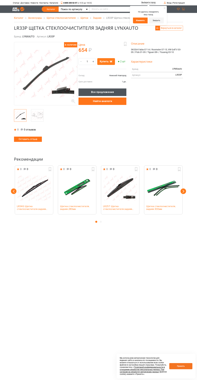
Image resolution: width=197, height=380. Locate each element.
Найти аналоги (102, 101)
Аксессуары (35, 17)
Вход (169, 3)
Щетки (84, 17)
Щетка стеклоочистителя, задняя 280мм (74, 208)
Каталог (51, 9)
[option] (34, 189)
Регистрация (179, 3)
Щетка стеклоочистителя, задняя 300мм (161, 208)
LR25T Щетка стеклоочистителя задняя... (118, 208)
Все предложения (102, 92)
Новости (34, 3)
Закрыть (156, 20)
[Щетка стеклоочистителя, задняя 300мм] (163, 188)
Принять (181, 366)
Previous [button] (13, 191)
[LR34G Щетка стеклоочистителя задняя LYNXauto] (34, 188)
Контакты (43, 3)
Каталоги (54, 3)
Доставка (24, 3)
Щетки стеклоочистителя (61, 17)
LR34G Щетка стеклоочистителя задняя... (32, 208)
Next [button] (183, 191)
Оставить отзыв (28, 139)
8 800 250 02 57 (77, 3)
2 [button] (101, 222)
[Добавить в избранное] (125, 44)
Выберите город (148, 2)
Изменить (140, 20)
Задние (97, 17)
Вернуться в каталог (171, 28)
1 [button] (96, 222)
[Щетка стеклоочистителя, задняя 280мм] (77, 188)
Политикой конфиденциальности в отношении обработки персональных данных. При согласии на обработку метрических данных (142, 369)
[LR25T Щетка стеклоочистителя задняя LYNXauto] (120, 188)
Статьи (16, 3)
